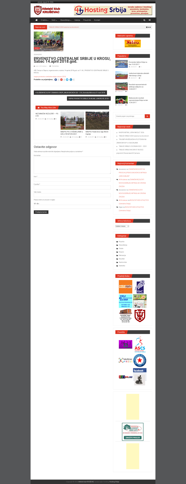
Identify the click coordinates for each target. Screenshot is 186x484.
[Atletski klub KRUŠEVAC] (47, 10)
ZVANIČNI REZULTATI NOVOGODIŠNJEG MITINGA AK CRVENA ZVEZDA (132, 183)
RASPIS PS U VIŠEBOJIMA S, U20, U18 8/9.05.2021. (71, 133)
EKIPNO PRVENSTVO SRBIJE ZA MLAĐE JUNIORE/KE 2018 (88, 98)
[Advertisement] (132, 407)
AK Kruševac (50, 119)
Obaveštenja (65, 20)
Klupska (121, 241)
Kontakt (97, 20)
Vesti (53, 20)
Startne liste (123, 262)
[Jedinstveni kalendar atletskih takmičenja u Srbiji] (121, 75)
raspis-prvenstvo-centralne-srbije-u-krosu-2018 (50, 76)
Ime (35, 176)
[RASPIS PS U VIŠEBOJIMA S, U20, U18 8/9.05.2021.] (72, 120)
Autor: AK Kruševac (40, 66)
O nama (44, 20)
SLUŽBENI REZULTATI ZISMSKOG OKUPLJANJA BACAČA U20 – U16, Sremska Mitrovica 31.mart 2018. (70, 92)
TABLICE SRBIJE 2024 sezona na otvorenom (64, 27)
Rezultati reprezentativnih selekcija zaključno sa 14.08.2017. (138, 87)
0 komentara (55, 66)
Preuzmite (87, 20)
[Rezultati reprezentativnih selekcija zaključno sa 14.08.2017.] (121, 86)
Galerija (77, 20)
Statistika (122, 266)
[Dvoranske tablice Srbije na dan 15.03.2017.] (121, 64)
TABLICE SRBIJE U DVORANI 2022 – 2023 (132, 146)
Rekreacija (122, 255)
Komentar (37, 155)
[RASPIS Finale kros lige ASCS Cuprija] (97, 120)
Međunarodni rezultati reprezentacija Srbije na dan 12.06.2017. (138, 100)
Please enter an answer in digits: (44, 200)
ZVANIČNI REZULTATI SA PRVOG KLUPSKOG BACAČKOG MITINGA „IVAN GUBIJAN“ (133, 172)
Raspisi (37, 48)
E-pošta (37, 184)
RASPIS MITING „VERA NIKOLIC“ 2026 (131, 132)
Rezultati (122, 259)
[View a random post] (150, 20)
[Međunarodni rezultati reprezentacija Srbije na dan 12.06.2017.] (121, 100)
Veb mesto (37, 192)
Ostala (121, 248)
